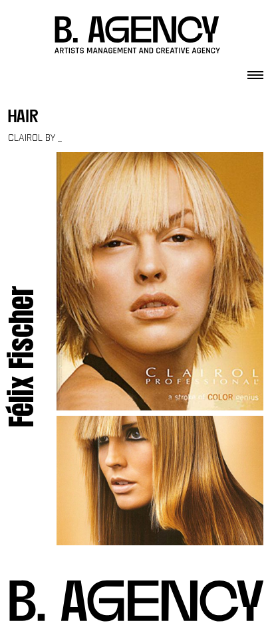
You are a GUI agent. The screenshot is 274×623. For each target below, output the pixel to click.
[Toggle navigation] (255, 71)
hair (23, 118)
